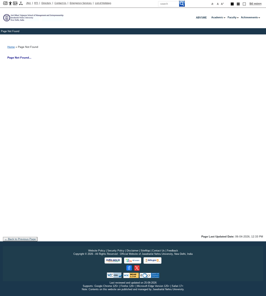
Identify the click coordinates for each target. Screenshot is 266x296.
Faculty (232, 18)
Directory (46, 3)
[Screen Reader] (15, 3)
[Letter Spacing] (21, 3)
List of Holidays (103, 3)
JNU (28, 3)
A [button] (222, 3)
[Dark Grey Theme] (238, 4)
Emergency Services (81, 3)
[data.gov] (152, 260)
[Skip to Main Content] (5, 3)
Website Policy (96, 250)
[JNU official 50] (137, 268)
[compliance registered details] (149, 275)
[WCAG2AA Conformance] (131, 275)
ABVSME (201, 17)
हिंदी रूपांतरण (255, 3)
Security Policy (115, 250)
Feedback (172, 250)
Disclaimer (132, 250)
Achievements (250, 18)
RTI (36, 3)
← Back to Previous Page (20, 239)
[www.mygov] (132, 260)
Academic (218, 18)
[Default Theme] (244, 4)
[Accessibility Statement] (10, 3)
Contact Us (61, 3)
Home (11, 46)
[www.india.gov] (113, 260)
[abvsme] (33, 17)
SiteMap (145, 250)
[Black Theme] (232, 4)
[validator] (114, 275)
